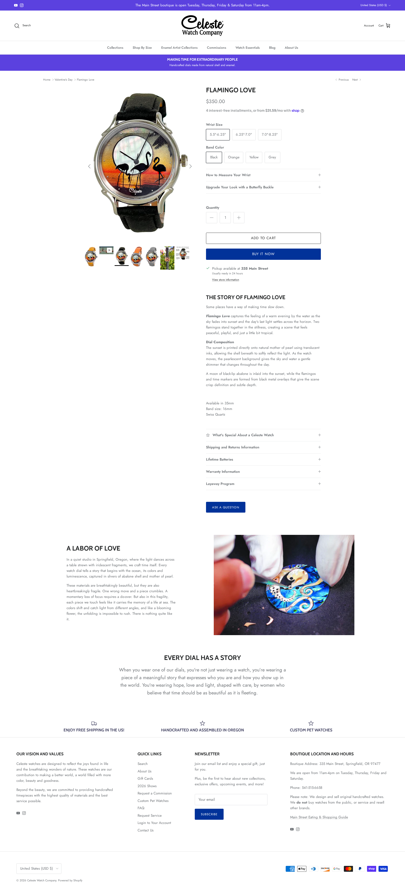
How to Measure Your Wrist (228, 175)
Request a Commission (155, 793)
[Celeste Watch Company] (202, 25)
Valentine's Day (63, 80)
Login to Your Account (154, 822)
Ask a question (225, 507)
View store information (225, 280)
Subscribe (209, 814)
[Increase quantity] (238, 217)
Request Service (150, 815)
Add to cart (263, 238)
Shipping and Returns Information (232, 447)
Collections (115, 47)
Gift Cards (145, 778)
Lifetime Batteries (219, 459)
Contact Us (146, 830)
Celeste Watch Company (41, 880)
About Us (291, 47)
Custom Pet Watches (153, 800)
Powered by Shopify (70, 880)
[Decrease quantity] (211, 217)
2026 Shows (147, 786)
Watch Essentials (248, 47)
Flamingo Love (85, 80)
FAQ (141, 808)
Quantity (212, 207)
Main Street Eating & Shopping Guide (319, 817)
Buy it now (263, 254)
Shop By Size (142, 47)
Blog (272, 47)
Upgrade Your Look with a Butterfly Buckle (240, 187)
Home (46, 80)
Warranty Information (223, 471)
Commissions (216, 47)
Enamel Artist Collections (179, 47)
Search (143, 763)
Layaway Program (220, 483)
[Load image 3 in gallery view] (140, 164)
